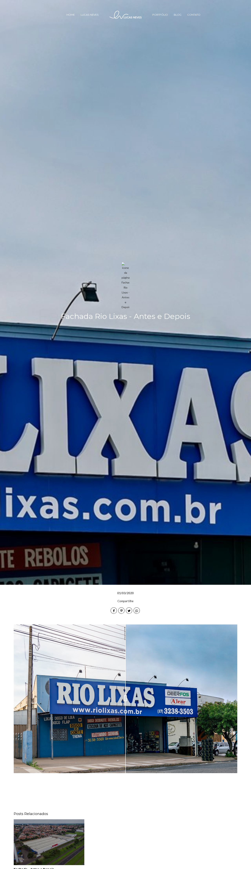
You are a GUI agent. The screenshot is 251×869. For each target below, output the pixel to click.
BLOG (177, 14)
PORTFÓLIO (160, 14)
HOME (70, 14)
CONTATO (193, 14)
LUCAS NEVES (90, 14)
